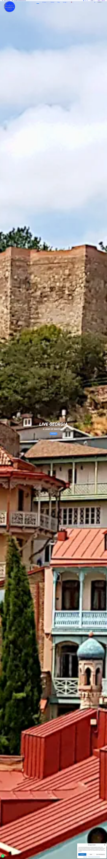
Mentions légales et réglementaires (94, 856)
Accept (82, 854)
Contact (52, 2)
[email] (83, 0)
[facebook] (85, 0)
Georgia (64, 2)
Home (38, 2)
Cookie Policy (85, 856)
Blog (59, 2)
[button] (104, 844)
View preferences (100, 854)
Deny (91, 854)
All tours (44, 2)
